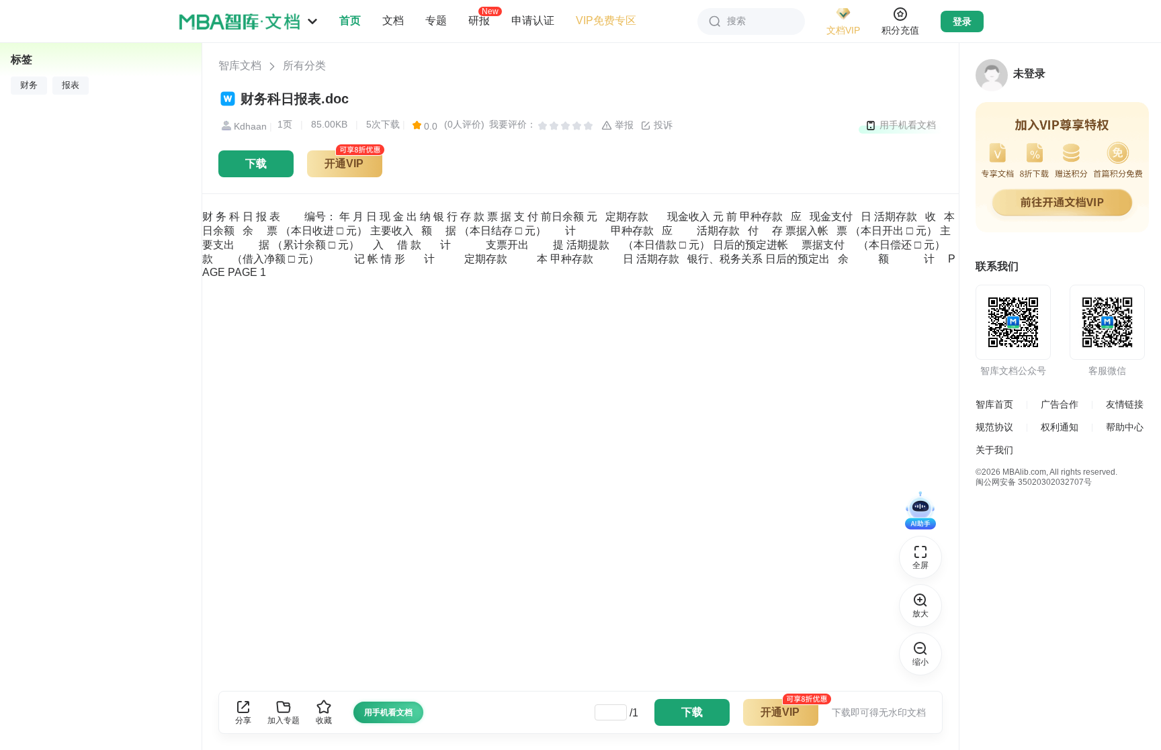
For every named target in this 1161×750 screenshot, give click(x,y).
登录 (962, 21)
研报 (479, 20)
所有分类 (304, 65)
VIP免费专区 (606, 20)
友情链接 (1125, 404)
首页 (350, 20)
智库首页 (994, 404)
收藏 (324, 720)
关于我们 (994, 449)
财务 (29, 85)
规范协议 (994, 427)
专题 (436, 20)
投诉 (662, 125)
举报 (623, 125)
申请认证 (532, 20)
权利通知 (1059, 427)
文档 (393, 20)
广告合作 (1059, 404)
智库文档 (239, 65)
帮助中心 (1125, 427)
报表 (70, 85)
